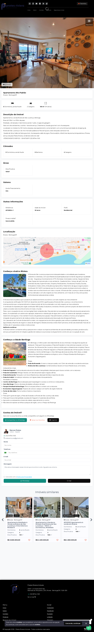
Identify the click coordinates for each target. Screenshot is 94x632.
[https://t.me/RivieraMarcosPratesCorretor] (43, 3)
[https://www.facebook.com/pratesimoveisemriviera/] (33, 3)
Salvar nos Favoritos (38, 420)
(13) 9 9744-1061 (11, 436)
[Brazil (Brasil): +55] (6, 452)
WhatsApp (25, 481)
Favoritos (83, 3)
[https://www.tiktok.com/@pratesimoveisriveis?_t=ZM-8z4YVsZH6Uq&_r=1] (46, 3)
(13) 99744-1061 (35, 594)
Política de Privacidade (24, 477)
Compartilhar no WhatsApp (16, 420)
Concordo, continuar (73, 623)
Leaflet (88, 263)
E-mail (69, 481)
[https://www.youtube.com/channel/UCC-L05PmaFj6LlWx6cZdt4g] (36, 3)
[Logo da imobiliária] (15, 589)
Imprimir (54, 420)
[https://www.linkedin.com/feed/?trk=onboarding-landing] (40, 3)
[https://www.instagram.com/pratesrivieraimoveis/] (29, 3)
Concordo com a (18, 477)
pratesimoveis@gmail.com (14, 438)
